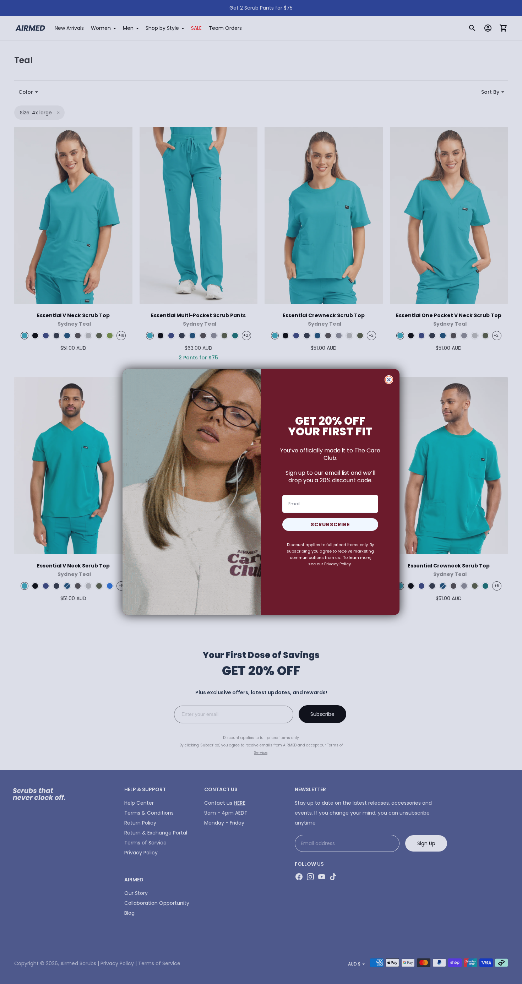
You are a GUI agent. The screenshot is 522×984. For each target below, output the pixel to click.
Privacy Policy (337, 564)
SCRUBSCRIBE (330, 524)
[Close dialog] (388, 379)
